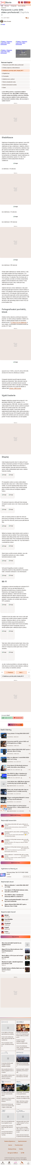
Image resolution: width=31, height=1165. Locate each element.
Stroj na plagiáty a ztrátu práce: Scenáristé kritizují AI (8, 1044)
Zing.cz (3, 946)
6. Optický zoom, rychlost (8, 79)
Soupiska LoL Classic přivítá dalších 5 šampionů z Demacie (8, 1100)
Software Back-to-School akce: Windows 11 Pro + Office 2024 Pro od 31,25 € (18, 807)
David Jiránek (10, 793)
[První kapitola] (2, 672)
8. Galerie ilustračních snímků (9, 84)
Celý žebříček (15, 936)
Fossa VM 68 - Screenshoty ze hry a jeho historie (22, 1093)
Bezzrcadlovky (21, 6)
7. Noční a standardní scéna (9, 82)
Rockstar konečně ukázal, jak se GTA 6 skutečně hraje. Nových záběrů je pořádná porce (22, 1035)
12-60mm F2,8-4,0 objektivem (19, 322)
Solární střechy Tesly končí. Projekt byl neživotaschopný (22, 1135)
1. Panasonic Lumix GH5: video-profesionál (12, 64)
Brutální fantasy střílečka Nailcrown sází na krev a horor (13, 969)
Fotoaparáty (13, 6)
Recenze (7, 6)
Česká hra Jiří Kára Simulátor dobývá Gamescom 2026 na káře (21, 1041)
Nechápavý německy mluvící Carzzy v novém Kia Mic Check (8, 1094)
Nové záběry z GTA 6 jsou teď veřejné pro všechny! (12, 956)
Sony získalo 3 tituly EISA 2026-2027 (18, 733)
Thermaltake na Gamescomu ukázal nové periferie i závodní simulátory (8, 1077)
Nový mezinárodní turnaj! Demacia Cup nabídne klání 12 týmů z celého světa (8, 1106)
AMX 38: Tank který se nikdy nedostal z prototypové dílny (22, 1097)
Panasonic (3, 7)
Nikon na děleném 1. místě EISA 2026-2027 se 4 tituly (18, 758)
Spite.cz (4, 952)
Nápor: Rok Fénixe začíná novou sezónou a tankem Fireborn (22, 1103)
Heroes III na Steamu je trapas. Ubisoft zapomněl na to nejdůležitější (22, 1047)
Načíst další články (16, 815)
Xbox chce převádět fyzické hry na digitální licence (11, 943)
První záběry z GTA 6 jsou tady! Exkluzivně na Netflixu (8, 1033)
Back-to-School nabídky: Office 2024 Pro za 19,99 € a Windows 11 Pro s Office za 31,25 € (22, 1130)
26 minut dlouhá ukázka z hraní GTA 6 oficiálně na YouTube (7, 1133)
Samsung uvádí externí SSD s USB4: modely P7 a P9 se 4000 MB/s (22, 1123)
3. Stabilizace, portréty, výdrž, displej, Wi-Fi (12, 70)
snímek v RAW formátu (15, 388)
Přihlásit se (27, 2)
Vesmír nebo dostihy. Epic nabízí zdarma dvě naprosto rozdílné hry (8, 1038)
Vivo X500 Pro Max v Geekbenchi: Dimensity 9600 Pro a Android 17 (17, 774)
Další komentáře (15, 862)
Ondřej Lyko (9, 769)
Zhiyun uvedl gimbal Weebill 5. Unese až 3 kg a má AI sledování (18, 798)
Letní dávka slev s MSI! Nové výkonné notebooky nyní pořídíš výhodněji (18, 782)
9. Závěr (4, 87)
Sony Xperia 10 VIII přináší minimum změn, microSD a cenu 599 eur (17, 766)
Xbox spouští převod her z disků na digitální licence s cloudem (8, 1071)
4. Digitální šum (5, 73)
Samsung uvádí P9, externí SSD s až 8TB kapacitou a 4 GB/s (18, 742)
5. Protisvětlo (5, 76)
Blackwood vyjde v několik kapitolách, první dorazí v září (12, 962)
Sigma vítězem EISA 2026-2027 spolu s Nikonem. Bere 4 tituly (18, 750)
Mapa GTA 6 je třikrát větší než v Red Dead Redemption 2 (12, 950)
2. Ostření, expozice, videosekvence (11, 67)
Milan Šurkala (7, 21)
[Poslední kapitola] (28, 672)
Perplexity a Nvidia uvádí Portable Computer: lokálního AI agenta (7, 1065)
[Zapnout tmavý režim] (22, 2)
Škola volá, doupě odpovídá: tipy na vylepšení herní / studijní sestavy (17, 790)
